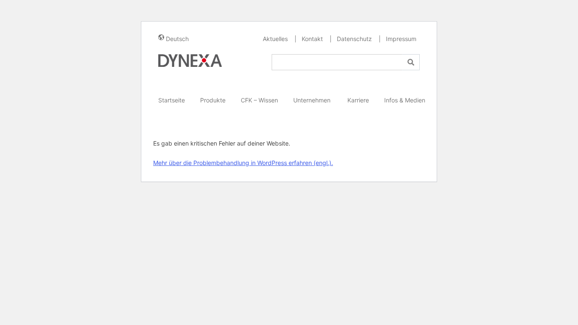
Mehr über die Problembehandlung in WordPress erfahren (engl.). (243, 162)
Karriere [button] (358, 100)
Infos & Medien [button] (404, 100)
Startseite (171, 100)
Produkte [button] (213, 100)
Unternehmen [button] (312, 100)
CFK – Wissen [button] (259, 100)
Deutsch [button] (177, 38)
